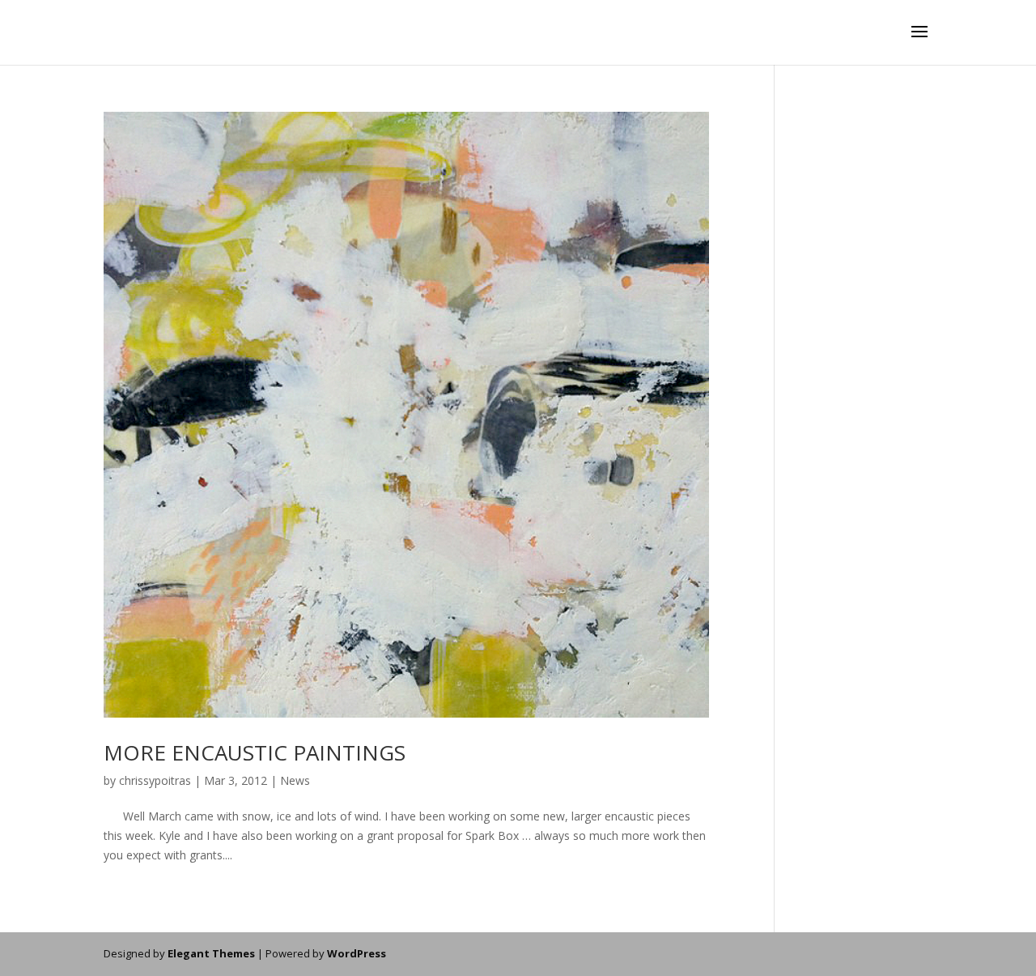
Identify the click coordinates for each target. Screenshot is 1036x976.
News (295, 780)
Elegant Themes (211, 953)
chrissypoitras (155, 780)
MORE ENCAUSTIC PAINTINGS (254, 752)
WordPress (356, 953)
